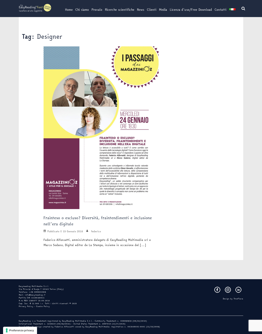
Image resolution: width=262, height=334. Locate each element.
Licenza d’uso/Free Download (191, 9)
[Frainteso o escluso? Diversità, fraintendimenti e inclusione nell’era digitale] (101, 127)
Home (69, 9)
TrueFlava (238, 298)
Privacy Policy (26, 306)
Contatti (220, 9)
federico (96, 231)
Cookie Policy (43, 306)
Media (163, 9)
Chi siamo (82, 9)
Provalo (96, 9)
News (140, 9)
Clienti (151, 9)
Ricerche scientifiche (119, 9)
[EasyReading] (35, 8)
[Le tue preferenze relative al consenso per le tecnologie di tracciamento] (20, 330)
